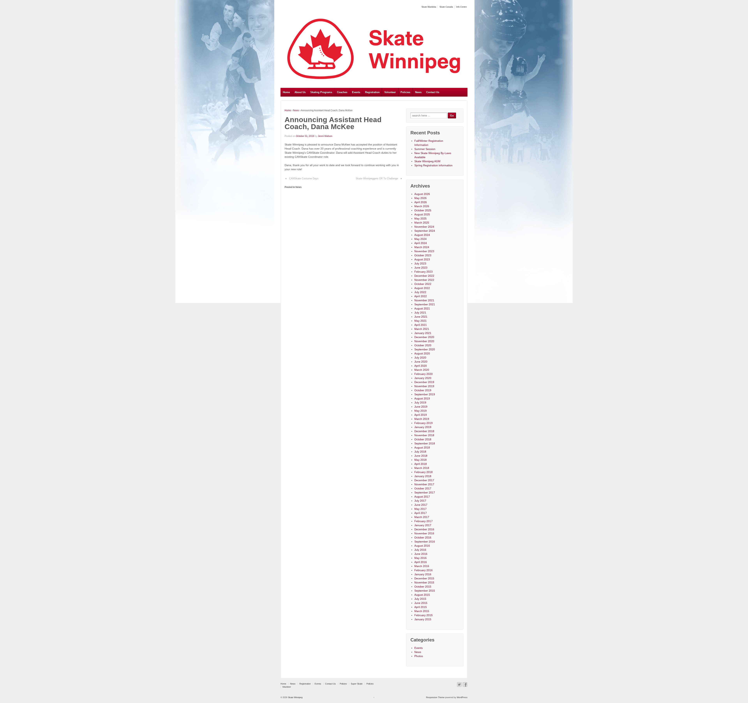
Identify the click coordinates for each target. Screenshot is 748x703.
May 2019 (420, 410)
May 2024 (420, 238)
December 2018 (424, 431)
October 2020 (422, 345)
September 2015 (424, 590)
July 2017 (420, 500)
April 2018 (420, 463)
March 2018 (421, 468)
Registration (372, 92)
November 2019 (424, 386)
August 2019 (422, 398)
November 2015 (424, 582)
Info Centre (461, 7)
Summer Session (424, 149)
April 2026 (420, 202)
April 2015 (420, 607)
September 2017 (424, 492)
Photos (418, 656)
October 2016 (422, 537)
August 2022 (422, 288)
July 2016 (420, 549)
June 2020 (420, 361)
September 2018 (424, 443)
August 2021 (422, 308)
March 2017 (421, 517)
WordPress (462, 697)
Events (356, 92)
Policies (405, 92)
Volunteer (390, 92)
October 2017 (422, 488)
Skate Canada (446, 7)
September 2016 (424, 541)
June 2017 (420, 504)
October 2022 (422, 283)
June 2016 (420, 553)
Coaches (342, 92)
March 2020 (421, 369)
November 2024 (424, 226)
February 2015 (423, 615)
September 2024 (424, 230)
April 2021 (420, 324)
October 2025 (422, 210)
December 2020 (424, 337)
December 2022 (424, 275)
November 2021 (424, 300)
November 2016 (424, 533)
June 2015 (420, 602)
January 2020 (422, 378)
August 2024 (422, 234)
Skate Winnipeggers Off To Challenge (377, 178)
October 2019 (422, 390)
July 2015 (420, 598)
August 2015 (422, 594)
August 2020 (422, 353)
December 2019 (424, 382)
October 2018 (422, 439)
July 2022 (420, 292)
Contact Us (432, 92)
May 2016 (420, 557)
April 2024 (420, 243)
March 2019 (421, 418)
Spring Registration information (433, 165)
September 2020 (424, 349)
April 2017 (420, 512)
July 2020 (420, 357)
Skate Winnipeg (295, 697)
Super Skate (357, 684)
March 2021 (421, 328)
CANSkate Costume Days (303, 178)
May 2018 (420, 459)
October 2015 (422, 586)
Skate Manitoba (429, 7)
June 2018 (420, 455)
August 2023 (422, 259)
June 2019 (420, 406)
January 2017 (422, 525)
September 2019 (424, 394)
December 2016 (424, 529)
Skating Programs (321, 92)
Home (286, 92)
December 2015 (424, 578)
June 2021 (420, 316)
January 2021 (422, 333)
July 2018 (420, 451)
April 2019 (420, 414)
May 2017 (420, 508)
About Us (300, 92)
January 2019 (422, 427)
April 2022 (420, 296)
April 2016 (420, 562)
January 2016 (422, 574)
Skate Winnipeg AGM (427, 161)
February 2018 (423, 472)
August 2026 (422, 194)
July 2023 (420, 263)
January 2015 (422, 619)
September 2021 (424, 304)
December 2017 (424, 480)
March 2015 (421, 611)
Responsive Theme (435, 697)
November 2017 (424, 484)
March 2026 (421, 206)
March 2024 (421, 247)
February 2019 (423, 423)
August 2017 (422, 496)
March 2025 (421, 222)
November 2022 (424, 279)
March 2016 (421, 566)
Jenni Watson (325, 136)
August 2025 (422, 214)
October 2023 (422, 255)
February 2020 (423, 373)
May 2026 (420, 198)
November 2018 (424, 435)
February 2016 (423, 570)
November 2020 (424, 341)
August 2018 (422, 447)
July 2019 (420, 402)
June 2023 (420, 267)
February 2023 (423, 271)
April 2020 (420, 365)
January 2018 (422, 476)
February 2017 (423, 521)
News (418, 92)
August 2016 (422, 545)
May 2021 (420, 320)
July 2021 (420, 312)
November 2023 (424, 251)
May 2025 (420, 218)
